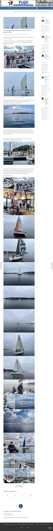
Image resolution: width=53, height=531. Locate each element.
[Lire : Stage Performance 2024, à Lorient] (43, 37)
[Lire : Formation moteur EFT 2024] (43, 55)
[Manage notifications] (50, 528)
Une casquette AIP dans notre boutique (46, 100)
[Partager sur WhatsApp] (23, 495)
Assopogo (26, 34)
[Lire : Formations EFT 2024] (43, 20)
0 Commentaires (13, 34)
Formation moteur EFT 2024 (47, 56)
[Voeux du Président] (52, 265)
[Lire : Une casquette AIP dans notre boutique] (43, 98)
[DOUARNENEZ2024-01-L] (19, 23)
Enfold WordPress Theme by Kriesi (27, 524)
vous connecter (12, 517)
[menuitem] (3, 8)
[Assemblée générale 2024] (1, 265)
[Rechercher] (51, 8)
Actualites (21, 34)
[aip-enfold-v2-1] (18, 3)
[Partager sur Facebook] (7, 495)
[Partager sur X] (15, 495)
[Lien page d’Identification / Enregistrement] (36, 8)
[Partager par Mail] (31, 495)
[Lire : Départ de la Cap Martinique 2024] (43, 77)
